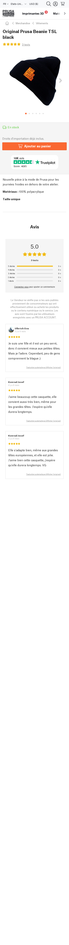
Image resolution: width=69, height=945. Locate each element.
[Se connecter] (55, 4)
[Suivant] (60, 80)
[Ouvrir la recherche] (49, 4)
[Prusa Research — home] (8, 13)
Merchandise (23, 23)
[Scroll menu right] (65, 13)
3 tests (26, 44)
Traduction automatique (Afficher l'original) (43, 367)
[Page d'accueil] (7, 23)
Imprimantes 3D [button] (34, 13)
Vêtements (42, 23)
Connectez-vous (21, 286)
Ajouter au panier (37, 146)
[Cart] (63, 4)
